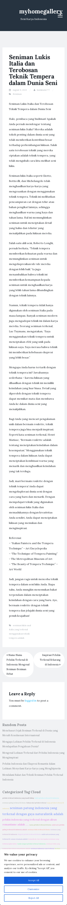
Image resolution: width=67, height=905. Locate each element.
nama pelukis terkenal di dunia (40, 825)
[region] (33, 877)
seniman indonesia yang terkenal (42, 849)
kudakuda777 (43, 90)
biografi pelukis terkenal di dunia (29, 834)
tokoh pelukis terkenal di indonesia (46, 798)
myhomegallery (41, 11)
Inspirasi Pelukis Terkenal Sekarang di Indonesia (50, 660)
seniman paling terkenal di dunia (14, 803)
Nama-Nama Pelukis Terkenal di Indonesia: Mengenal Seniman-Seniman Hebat (18, 664)
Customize (33, 889)
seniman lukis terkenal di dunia (39, 830)
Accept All (33, 880)
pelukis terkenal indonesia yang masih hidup (18, 798)
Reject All (33, 898)
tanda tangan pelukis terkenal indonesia (31, 844)
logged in (30, 700)
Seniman (17, 94)
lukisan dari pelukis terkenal (36, 803)
